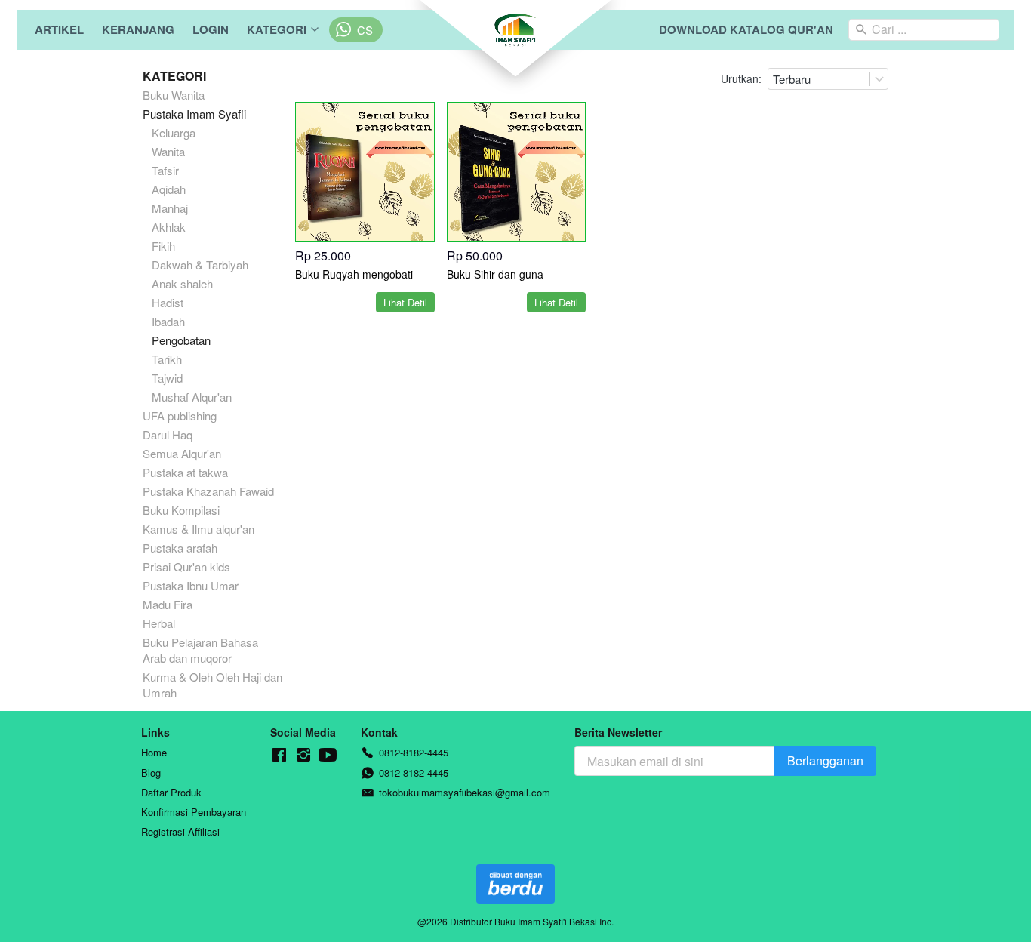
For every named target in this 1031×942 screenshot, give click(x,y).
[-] (279, 755)
